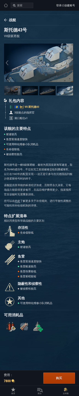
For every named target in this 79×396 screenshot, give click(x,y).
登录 (59, 5)
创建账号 (69, 5)
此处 (17, 200)
